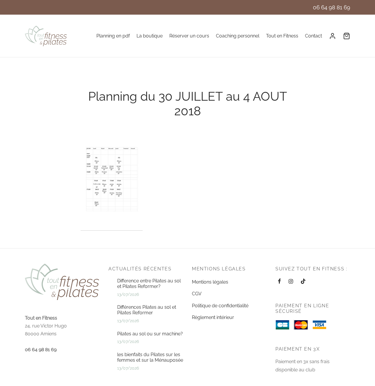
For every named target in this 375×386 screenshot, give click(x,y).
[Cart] (346, 36)
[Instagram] (290, 281)
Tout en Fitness (282, 36)
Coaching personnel (237, 36)
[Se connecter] (332, 36)
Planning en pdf (113, 36)
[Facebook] (279, 281)
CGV (197, 293)
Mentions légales (210, 282)
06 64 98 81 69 (331, 7)
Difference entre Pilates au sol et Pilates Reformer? (149, 283)
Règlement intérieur (213, 317)
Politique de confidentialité (220, 305)
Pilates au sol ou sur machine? (150, 334)
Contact (313, 36)
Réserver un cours (189, 36)
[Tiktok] (303, 281)
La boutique (150, 36)
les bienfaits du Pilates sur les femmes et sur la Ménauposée (150, 357)
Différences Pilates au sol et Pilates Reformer (146, 309)
